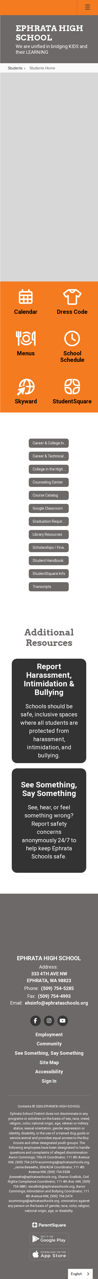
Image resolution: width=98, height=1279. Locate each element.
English (76, 1273)
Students (15, 67)
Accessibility (49, 1071)
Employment (49, 1034)
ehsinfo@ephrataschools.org (56, 1003)
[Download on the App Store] (49, 1254)
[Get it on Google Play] (49, 1239)
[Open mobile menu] (87, 7)
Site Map (49, 1062)
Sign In (49, 1081)
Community (49, 1043)
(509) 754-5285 (57, 988)
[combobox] (80, 1274)
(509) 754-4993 (54, 996)
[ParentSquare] (49, 1225)
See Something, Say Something (49, 1053)
